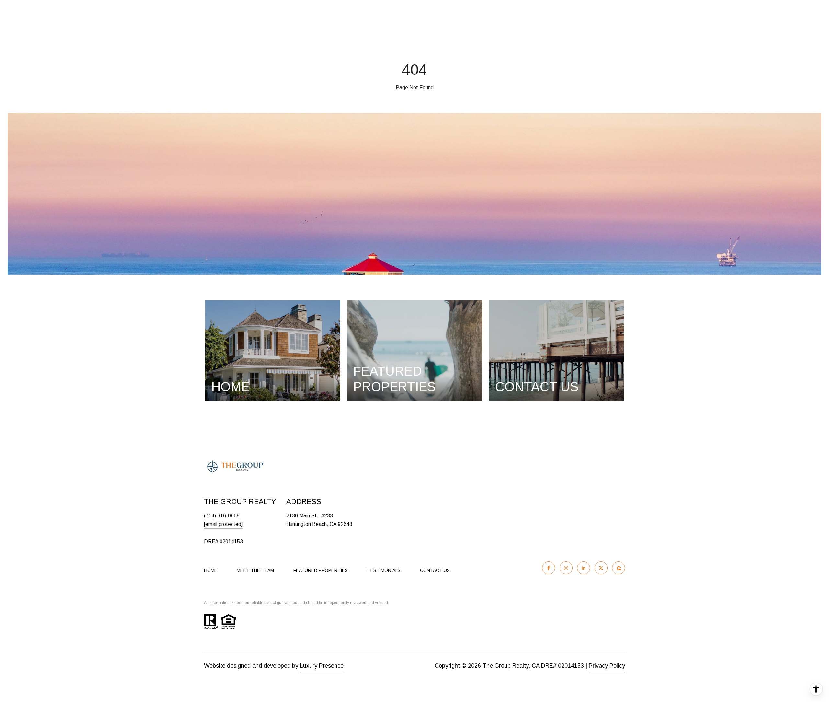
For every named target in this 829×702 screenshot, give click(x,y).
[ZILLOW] (618, 567)
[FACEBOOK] (548, 567)
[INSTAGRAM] (566, 567)
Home (210, 570)
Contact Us (435, 570)
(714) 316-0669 (222, 515)
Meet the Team (255, 570)
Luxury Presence (322, 665)
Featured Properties (320, 570)
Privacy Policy (607, 665)
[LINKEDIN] (583, 567)
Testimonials (384, 570)
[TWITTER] (601, 567)
